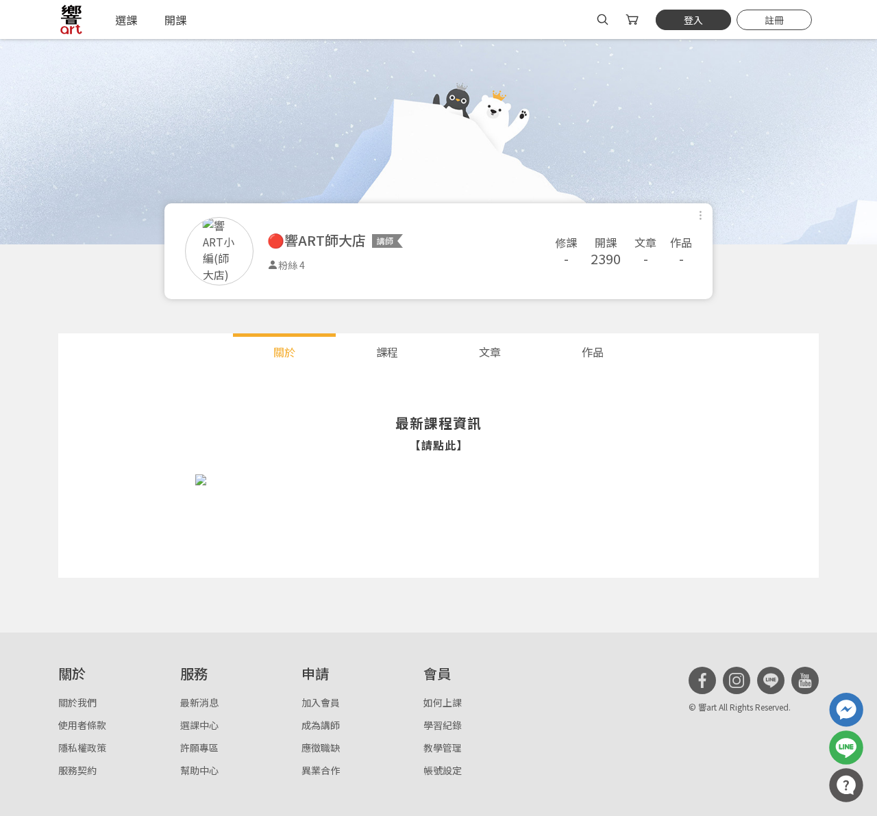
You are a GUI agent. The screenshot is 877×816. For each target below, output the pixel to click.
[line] (771, 680)
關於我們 (77, 702)
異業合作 (320, 770)
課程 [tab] (387, 352)
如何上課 (442, 702)
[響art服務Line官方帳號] (846, 747)
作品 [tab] (593, 352)
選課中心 (199, 725)
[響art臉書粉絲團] (846, 710)
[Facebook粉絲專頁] (702, 680)
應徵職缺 (320, 747)
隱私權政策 (82, 747)
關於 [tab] (284, 352)
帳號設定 (442, 770)
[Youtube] (805, 680)
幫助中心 (199, 770)
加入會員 (320, 702)
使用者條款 (82, 725)
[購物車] (633, 19)
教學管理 (442, 747)
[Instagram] (736, 680)
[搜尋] (602, 19)
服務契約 (77, 770)
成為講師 (320, 725)
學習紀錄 (442, 725)
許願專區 (199, 747)
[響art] (71, 19)
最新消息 (199, 702)
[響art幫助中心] (846, 785)
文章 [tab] (490, 352)
